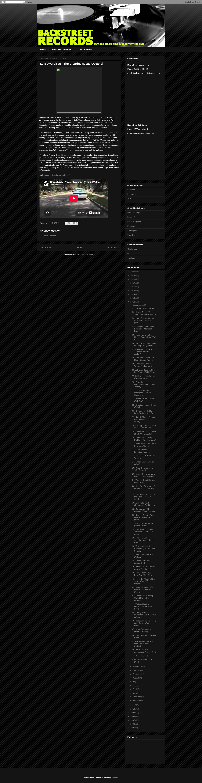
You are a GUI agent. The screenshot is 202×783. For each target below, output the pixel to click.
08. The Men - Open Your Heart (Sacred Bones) (143, 359)
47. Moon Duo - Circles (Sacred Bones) (142, 630)
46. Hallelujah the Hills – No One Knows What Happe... (144, 623)
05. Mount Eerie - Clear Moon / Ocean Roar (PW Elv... (144, 337)
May (135, 685)
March (136, 693)
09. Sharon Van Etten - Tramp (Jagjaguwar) (142, 365)
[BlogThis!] (68, 223)
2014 (132, 294)
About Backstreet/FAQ (62, 49)
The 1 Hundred (85, 49)
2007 (132, 720)
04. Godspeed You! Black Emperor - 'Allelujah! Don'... (143, 328)
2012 (132, 302)
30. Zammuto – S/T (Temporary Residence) (143, 504)
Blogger (115, 777)
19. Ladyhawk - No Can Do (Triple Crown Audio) (144, 432)
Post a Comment (49, 236)
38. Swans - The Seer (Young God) (141, 562)
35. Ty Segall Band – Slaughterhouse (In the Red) (143, 540)
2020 (132, 272)
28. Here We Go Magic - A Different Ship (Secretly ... (143, 488)
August (136, 678)
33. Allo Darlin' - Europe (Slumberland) (142, 524)
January (136, 700)
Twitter (130, 199)
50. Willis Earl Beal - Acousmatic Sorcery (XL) (144, 651)
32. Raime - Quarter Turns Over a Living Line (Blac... (143, 517)
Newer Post (45, 247)
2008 (132, 716)
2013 (132, 298)
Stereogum (132, 231)
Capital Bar (132, 249)
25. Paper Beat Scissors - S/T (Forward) (143, 469)
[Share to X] (71, 223)
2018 (132, 279)
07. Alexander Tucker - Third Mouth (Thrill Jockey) (142, 351)
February (137, 697)
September (138, 674)
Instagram (131, 194)
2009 (132, 713)
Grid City (131, 253)
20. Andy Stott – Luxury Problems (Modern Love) (144, 438)
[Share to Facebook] (74, 223)
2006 (132, 724)
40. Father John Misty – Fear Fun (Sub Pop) (142, 574)
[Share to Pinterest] (76, 223)
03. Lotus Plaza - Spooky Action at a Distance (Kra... (143, 320)
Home (43, 49)
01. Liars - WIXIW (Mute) (143, 308)
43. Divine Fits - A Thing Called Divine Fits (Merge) (142, 598)
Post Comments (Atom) (84, 255)
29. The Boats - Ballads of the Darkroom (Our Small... (143, 496)
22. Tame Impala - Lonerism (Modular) (141, 451)
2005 (132, 728)
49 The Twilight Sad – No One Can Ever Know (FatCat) (143, 643)
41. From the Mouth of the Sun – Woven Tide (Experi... (143, 581)
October (136, 670)
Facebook (131, 190)
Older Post (113, 247)
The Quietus (132, 235)
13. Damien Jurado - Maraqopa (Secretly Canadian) (141, 392)
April (135, 689)
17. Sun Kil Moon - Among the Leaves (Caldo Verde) (143, 419)
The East (131, 258)
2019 (132, 275)
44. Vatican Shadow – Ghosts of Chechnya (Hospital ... (142, 606)
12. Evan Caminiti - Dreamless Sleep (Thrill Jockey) (143, 384)
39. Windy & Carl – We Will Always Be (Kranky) (143, 568)
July (135, 682)
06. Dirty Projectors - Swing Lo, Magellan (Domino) (144, 344)
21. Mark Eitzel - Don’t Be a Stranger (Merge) (144, 445)
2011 (132, 705)
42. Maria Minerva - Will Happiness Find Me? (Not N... (142, 589)
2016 (132, 287)
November (137, 666)
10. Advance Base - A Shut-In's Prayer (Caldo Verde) (144, 371)
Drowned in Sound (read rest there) (56, 175)
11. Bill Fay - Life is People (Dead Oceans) (143, 377)
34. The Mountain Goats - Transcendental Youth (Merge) (143, 531)
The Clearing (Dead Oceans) (83, 63)
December (137, 305)
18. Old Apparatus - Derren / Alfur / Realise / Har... (144, 426)
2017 (132, 283)
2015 (132, 290)
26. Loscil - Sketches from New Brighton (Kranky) (143, 475)
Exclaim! (131, 217)
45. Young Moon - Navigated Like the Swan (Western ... (144, 614)
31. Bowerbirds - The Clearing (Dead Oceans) (143, 510)
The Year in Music (140, 656)
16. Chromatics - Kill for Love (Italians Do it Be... (143, 412)
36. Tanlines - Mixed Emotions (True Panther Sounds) (143, 548)
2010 (132, 709)
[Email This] (66, 223)
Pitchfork (131, 226)
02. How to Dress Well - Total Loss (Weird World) (144, 313)
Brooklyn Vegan (134, 212)
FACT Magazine (134, 221)
